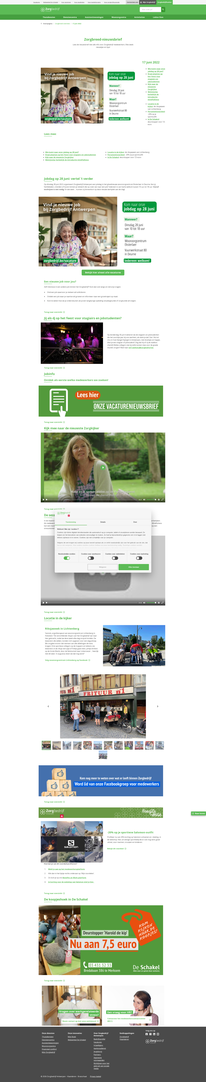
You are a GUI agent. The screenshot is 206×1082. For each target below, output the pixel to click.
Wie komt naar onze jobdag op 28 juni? (62, 152)
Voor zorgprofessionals (112, 2)
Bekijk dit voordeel (115, 848)
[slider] (92, 500)
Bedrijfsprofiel (99, 1039)
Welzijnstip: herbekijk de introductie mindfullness (67, 160)
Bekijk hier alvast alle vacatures (103, 272)
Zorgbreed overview (62, 24)
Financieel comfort (49, 1049)
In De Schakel (153, 119)
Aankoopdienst (100, 1048)
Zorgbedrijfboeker (164, 2)
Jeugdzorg (98, 1051)
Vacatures (36, 2)
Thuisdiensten (47, 1037)
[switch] (91, 558)
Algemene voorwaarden (99, 1059)
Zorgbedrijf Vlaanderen (124, 1038)
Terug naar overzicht (53, 312)
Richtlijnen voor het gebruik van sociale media (101, 1066)
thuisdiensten (49, 17)
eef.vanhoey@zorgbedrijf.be (141, 347)
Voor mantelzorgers (94, 2)
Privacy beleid (95, 1076)
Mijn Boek (72, 1037)
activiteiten (139, 17)
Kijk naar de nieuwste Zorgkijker (153, 86)
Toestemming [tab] (71, 522)
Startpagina (47, 24)
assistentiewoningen (94, 17)
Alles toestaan (133, 567)
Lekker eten (158, 17)
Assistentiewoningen (50, 1043)
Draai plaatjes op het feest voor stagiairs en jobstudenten (70, 155)
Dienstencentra (48, 1040)
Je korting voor (55, 882)
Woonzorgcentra (49, 1046)
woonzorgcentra (119, 17)
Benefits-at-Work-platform (74, 878)
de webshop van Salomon (72, 882)
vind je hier (88, 882)
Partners (97, 1054)
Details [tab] (103, 522)
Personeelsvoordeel (156, 111)
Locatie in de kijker (116, 152)
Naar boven (200, 813)
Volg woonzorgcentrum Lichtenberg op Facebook (66, 660)
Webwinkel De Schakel (50, 2)
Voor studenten (79, 2)
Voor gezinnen (66, 2)
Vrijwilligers (98, 1045)
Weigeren (102, 567)
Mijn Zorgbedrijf (149, 2)
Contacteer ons (132, 2)
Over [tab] (135, 522)
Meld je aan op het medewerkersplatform (66, 869)
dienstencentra (70, 17)
